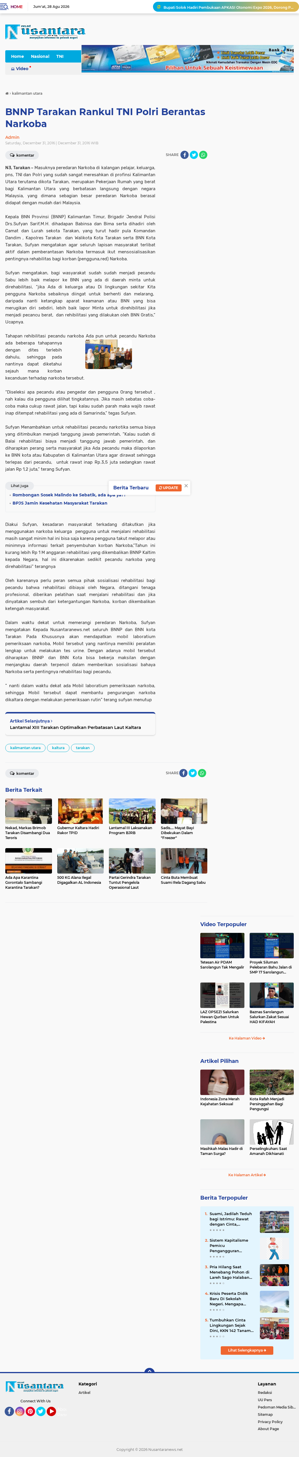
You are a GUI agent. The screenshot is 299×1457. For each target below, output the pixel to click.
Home (16, 6)
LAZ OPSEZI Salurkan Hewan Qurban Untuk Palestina (219, 1017)
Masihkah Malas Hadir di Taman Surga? (221, 1151)
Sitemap (265, 1414)
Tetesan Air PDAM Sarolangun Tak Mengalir (222, 964)
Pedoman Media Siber (277, 1407)
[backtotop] (149, 1373)
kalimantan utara (25, 748)
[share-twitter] (194, 155)
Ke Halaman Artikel (245, 1175)
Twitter (43, 1418)
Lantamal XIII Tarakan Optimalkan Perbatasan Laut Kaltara (75, 727)
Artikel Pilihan (219, 1061)
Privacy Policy (270, 1422)
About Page (63, 1412)
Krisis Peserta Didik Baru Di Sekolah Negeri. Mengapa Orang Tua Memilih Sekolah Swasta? (229, 1299)
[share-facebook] (184, 155)
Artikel (84, 1392)
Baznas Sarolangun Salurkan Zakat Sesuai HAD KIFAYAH (269, 1017)
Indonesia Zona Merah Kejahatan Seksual (219, 1101)
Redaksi (265, 1392)
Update (170, 488)
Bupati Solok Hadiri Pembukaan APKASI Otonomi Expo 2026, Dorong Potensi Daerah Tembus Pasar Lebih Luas (229, 6)
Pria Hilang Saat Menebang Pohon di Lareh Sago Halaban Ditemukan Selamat (230, 1272)
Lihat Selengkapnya (246, 1350)
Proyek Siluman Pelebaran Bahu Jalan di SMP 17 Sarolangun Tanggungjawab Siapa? (271, 967)
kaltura (58, 748)
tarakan (83, 748)
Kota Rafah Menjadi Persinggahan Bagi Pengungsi (267, 1104)
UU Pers (265, 1400)
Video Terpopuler (223, 924)
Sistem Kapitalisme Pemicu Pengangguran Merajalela (229, 1246)
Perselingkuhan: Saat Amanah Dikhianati (268, 1151)
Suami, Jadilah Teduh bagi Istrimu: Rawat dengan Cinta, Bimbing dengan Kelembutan (231, 1219)
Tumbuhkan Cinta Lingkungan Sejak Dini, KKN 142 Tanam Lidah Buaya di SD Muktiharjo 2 (230, 1325)
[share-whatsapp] (203, 155)
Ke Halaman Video (246, 1038)
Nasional (40, 56)
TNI (60, 56)
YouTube (55, 1418)
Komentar (24, 773)
